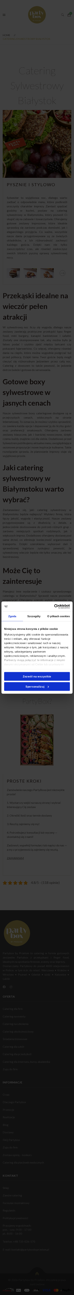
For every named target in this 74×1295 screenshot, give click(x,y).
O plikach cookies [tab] (58, 616)
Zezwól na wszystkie (37, 676)
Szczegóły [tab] (33, 616)
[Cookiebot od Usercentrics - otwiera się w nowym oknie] (54, 606)
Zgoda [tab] (12, 616)
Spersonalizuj (35, 686)
